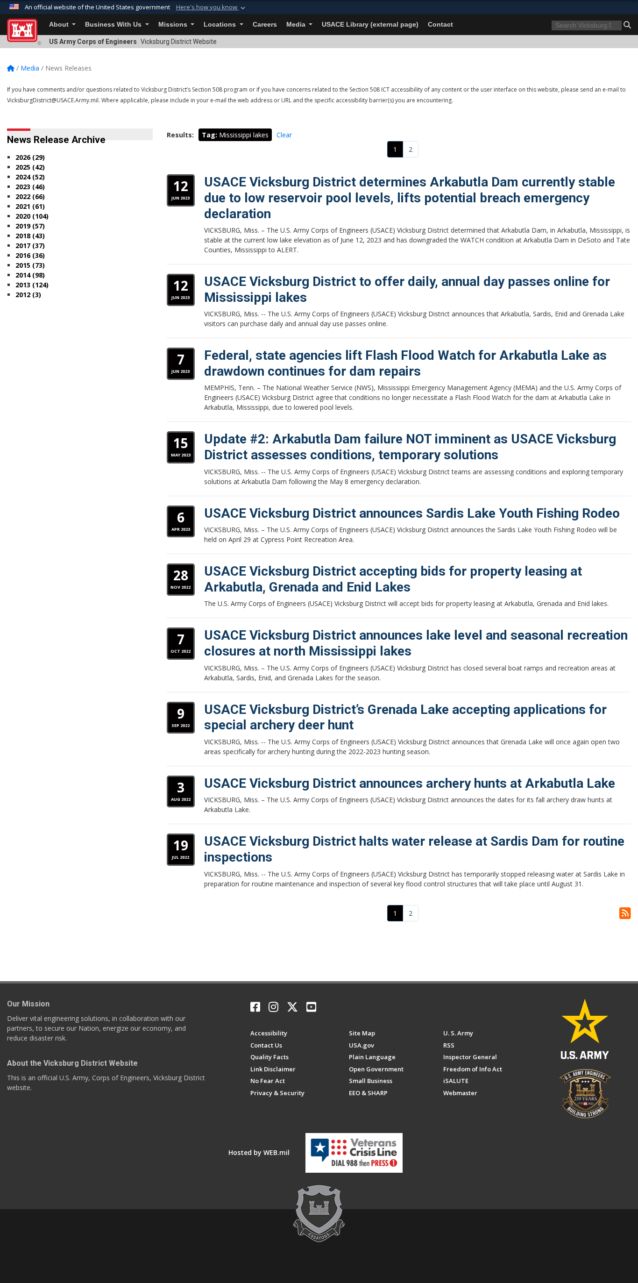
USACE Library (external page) (370, 24)
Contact (440, 24)
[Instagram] (273, 1006)
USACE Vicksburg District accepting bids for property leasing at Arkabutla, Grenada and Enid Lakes (393, 579)
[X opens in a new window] (292, 1006)
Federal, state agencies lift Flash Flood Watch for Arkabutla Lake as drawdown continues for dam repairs (405, 363)
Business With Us (114, 24)
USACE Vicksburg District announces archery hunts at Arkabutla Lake (409, 783)
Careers (265, 24)
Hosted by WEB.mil (259, 1152)
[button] (211, 7)
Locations (221, 24)
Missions (173, 24)
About (60, 24)
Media (296, 24)
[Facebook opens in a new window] (255, 1006)
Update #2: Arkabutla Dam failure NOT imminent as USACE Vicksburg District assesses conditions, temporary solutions (410, 447)
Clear (284, 134)
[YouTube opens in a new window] (311, 1006)
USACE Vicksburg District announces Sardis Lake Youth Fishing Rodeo (412, 513)
